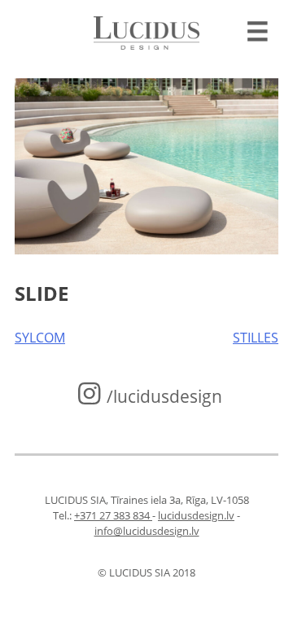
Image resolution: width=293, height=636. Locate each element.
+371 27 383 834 (113, 515)
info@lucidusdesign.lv (146, 530)
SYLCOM (40, 338)
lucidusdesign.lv (196, 515)
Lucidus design (146, 32)
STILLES (255, 338)
